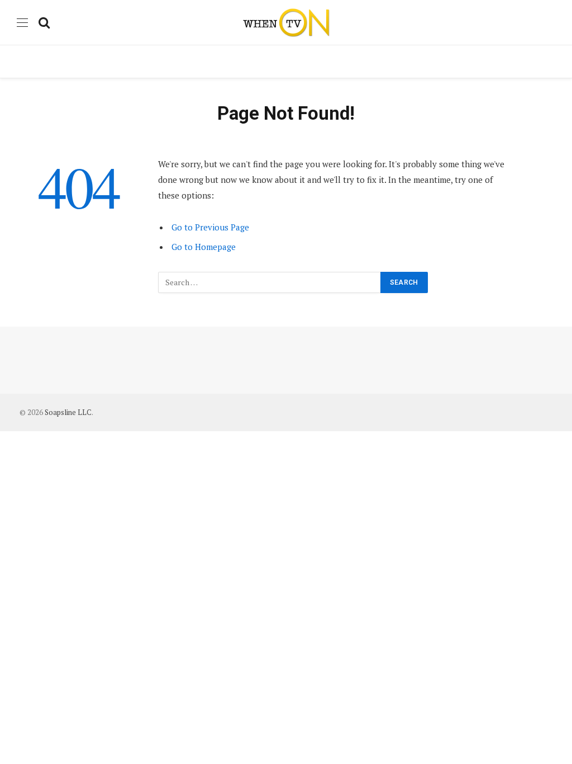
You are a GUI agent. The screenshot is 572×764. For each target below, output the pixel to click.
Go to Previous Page (210, 227)
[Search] (43, 22)
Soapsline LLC (68, 412)
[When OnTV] (286, 22)
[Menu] (22, 22)
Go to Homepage (203, 246)
